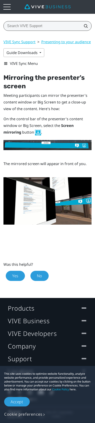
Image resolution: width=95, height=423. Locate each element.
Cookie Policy (60, 389)
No (39, 275)
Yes (15, 275)
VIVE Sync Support (19, 41)
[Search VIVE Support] (84, 26)
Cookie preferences (23, 414)
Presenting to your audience (66, 41)
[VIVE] (47, 6)
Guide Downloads (22, 52)
